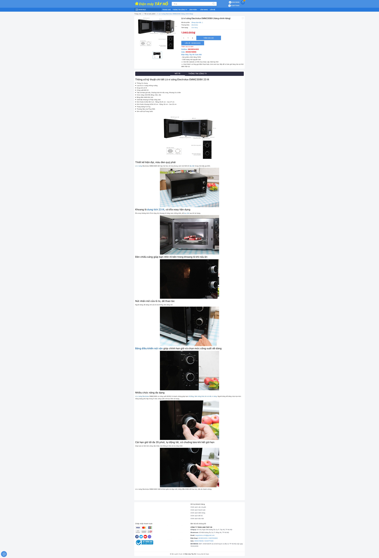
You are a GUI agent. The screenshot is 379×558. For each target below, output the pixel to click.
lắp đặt (192, 166)
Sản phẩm (193, 9)
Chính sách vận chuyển (198, 507)
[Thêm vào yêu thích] (243, 18)
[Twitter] (141, 536)
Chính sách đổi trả (196, 515)
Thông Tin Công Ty (180, 9)
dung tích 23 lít (155, 209)
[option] (157, 33)
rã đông (191, 396)
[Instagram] (149, 536)
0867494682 (213, 538)
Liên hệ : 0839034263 (193, 43)
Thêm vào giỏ (209, 38)
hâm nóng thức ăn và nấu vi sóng (206, 396)
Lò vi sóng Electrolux (142, 396)
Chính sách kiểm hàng (197, 513)
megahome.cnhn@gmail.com (205, 535)
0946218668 (235, 2)
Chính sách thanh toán (197, 510)
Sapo (207, 554)
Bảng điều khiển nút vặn (149, 348)
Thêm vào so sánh (187, 46)
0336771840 (235, 5)
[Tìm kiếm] (214, 4)
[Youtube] (145, 536)
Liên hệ (212, 9)
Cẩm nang (204, 9)
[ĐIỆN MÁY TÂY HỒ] (151, 4)
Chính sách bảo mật (197, 518)
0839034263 (193, 49)
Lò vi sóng (138, 166)
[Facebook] (137, 536)
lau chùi (186, 213)
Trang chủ (166, 9)
